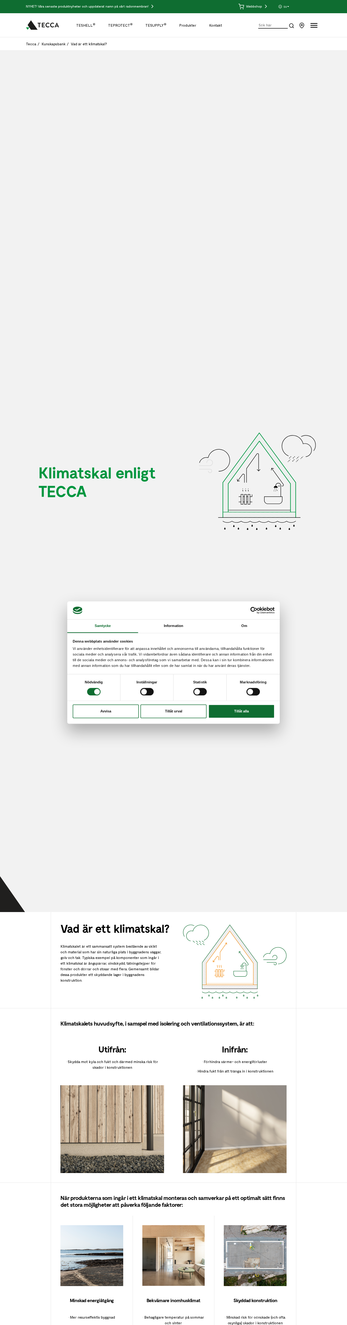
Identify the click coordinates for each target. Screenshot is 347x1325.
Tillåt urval (173, 711)
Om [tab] (244, 626)
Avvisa (105, 711)
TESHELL (85, 25)
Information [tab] (173, 626)
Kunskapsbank (54, 44)
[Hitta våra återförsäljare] (303, 25)
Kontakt (215, 25)
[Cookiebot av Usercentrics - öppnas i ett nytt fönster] (254, 610)
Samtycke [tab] (103, 626)
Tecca (31, 44)
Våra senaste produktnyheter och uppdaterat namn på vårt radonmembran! (93, 6)
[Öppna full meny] (314, 26)
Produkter (187, 25)
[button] (295, 6)
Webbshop (254, 6)
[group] (295, 6)
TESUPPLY (155, 25)
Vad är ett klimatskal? (89, 44)
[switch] (147, 691)
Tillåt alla (241, 711)
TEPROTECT (120, 25)
